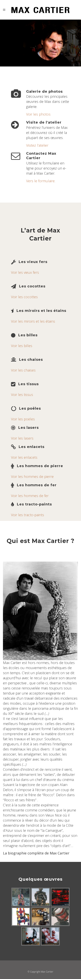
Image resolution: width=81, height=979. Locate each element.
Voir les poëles (23, 419)
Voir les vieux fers (25, 272)
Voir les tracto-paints (27, 514)
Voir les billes (21, 345)
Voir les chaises (23, 370)
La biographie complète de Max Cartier (36, 853)
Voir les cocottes (24, 296)
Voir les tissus (22, 394)
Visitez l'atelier (37, 145)
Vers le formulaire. (40, 181)
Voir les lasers (22, 438)
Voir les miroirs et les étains (33, 321)
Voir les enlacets (24, 457)
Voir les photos (38, 114)
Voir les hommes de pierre (32, 476)
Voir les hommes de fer (30, 495)
